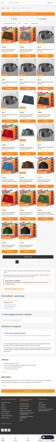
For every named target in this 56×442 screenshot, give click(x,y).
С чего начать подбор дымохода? (15, 333)
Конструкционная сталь (10, 23)
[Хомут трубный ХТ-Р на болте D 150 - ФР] (27, 67)
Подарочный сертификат (26, 410)
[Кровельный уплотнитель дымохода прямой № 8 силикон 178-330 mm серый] (27, 132)
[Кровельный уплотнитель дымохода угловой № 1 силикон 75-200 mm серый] (27, 34)
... (41, 23)
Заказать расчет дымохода (28, 14)
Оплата (3, 404)
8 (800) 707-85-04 (6, 423)
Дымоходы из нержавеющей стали (14, 288)
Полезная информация (6, 415)
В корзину (10, 55)
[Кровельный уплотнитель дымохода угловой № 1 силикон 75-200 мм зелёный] (27, 197)
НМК (20, 23)
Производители (42, 407)
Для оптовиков (42, 404)
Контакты (40, 402)
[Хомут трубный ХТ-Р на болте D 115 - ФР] (9, 67)
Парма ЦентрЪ (34, 23)
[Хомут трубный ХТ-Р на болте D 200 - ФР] (45, 67)
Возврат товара (5, 413)
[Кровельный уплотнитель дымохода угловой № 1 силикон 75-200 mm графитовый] (27, 99)
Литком (26, 23)
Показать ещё (28, 257)
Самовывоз (4, 409)
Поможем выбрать (5, 411)
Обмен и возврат (24, 408)
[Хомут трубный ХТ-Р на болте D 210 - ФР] (45, 34)
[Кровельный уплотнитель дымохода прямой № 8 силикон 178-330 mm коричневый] (27, 165)
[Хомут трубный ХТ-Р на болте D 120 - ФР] (9, 99)
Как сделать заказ (5, 402)
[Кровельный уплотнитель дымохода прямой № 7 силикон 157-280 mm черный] (45, 165)
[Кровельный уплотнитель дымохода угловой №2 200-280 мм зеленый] (45, 197)
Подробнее (4, 372)
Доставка (3, 407)
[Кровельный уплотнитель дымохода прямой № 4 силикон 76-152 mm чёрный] (27, 230)
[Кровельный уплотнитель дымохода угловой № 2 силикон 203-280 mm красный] (9, 197)
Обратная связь (5, 417)
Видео (21, 420)
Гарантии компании (24, 406)
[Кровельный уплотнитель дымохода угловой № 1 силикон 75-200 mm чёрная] (45, 99)
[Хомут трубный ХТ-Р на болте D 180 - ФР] (45, 132)
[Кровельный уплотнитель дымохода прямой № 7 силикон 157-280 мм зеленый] (9, 230)
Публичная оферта (24, 404)
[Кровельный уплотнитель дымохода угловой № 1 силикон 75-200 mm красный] (9, 132)
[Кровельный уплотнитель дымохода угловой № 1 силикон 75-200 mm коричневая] (9, 34)
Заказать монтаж (28, 391)
